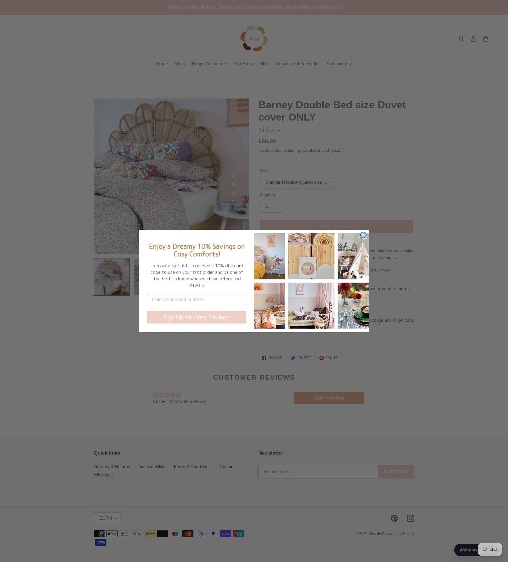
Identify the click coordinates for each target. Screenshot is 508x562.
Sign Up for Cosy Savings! (197, 317)
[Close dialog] (363, 235)
